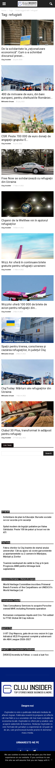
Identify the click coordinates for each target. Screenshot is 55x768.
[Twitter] (34, 751)
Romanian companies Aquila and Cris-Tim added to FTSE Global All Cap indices (28, 616)
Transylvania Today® (10, 600)
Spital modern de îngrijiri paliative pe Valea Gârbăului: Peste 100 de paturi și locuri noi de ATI (26, 529)
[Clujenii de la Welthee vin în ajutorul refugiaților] (27, 204)
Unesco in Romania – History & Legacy (18, 579)
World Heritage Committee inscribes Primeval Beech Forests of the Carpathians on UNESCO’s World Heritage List (27, 587)
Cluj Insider (6, 59)
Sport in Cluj (6, 628)
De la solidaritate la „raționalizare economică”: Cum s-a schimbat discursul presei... (23, 52)
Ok (27, 764)
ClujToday (5, 542)
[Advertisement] (27, 483)
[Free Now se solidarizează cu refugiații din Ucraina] (27, 162)
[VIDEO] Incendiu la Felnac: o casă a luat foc (26, 654)
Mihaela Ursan (7, 101)
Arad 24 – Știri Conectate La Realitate (18, 649)
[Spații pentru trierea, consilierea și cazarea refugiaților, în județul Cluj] (27, 330)
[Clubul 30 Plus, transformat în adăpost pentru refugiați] (27, 414)
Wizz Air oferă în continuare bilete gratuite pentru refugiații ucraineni (23, 264)
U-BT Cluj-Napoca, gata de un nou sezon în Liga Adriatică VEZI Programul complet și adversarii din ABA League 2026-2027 (28, 636)
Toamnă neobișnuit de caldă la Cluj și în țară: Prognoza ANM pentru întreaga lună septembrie (26, 566)
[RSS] (27, 751)
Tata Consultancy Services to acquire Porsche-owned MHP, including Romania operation (27, 607)
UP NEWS (5, 512)
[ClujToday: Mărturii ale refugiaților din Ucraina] (27, 372)
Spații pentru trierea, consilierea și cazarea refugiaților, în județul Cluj (23, 348)
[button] (51, 4)
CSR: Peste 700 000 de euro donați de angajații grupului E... (26, 138)
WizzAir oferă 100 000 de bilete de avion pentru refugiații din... (24, 306)
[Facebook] (20, 751)
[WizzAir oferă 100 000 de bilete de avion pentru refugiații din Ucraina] (27, 288)
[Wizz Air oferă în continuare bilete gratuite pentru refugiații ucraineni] (27, 246)
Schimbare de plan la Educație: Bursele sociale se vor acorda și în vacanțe (27, 518)
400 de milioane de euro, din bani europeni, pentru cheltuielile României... (27, 96)
